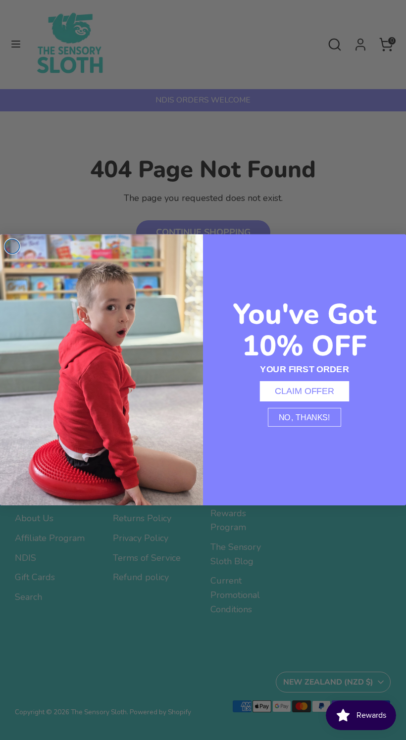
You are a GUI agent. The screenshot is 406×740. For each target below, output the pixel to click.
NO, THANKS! (304, 417)
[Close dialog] (12, 246)
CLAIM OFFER (305, 391)
